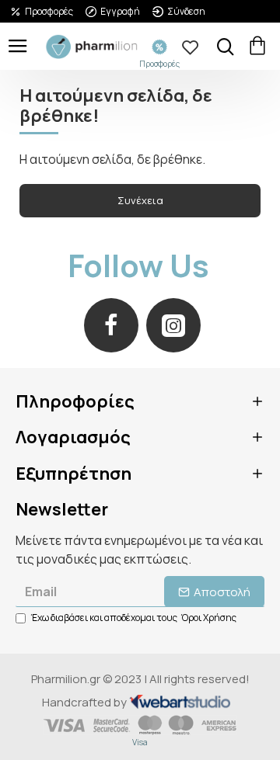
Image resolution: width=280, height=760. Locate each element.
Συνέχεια (140, 200)
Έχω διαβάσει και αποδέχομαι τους (133, 617)
